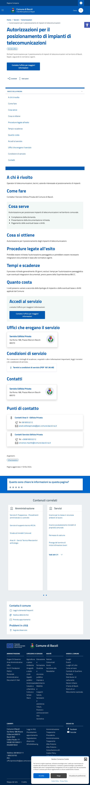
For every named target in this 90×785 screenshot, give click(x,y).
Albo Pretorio (51, 744)
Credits (24, 782)
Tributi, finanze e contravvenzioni (42, 709)
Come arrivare (71, 668)
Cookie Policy (55, 781)
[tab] (43, 595)
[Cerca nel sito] (80, 10)
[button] (87, 25)
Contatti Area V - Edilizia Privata (29, 417)
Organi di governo (14, 659)
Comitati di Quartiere (74, 671)
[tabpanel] (25, 549)
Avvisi (48, 665)
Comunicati (50, 662)
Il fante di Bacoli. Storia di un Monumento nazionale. (74, 689)
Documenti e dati (13, 680)
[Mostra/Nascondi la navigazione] (2, 10)
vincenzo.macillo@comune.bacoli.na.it (35, 442)
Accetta (41, 775)
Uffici (9, 665)
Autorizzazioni (32, 683)
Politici (9, 671)
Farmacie (69, 674)
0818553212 (27, 422)
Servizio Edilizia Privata (20, 336)
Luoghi (68, 659)
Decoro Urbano (71, 683)
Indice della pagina (14, 91)
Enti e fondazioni (13, 668)
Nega (59, 775)
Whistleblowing (32, 744)
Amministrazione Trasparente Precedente (52, 732)
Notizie (49, 659)
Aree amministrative (14, 662)
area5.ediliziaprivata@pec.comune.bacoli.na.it (38, 425)
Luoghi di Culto (71, 665)
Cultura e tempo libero (30, 695)
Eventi (68, 662)
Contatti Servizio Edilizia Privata (29, 434)
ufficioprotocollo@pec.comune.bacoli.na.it (22, 760)
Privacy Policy (64, 781)
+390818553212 (29, 439)
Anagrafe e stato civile (30, 671)
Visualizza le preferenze (77, 775)
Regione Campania (13, 3)
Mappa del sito (12, 782)
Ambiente (30, 665)
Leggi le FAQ (31, 729)
